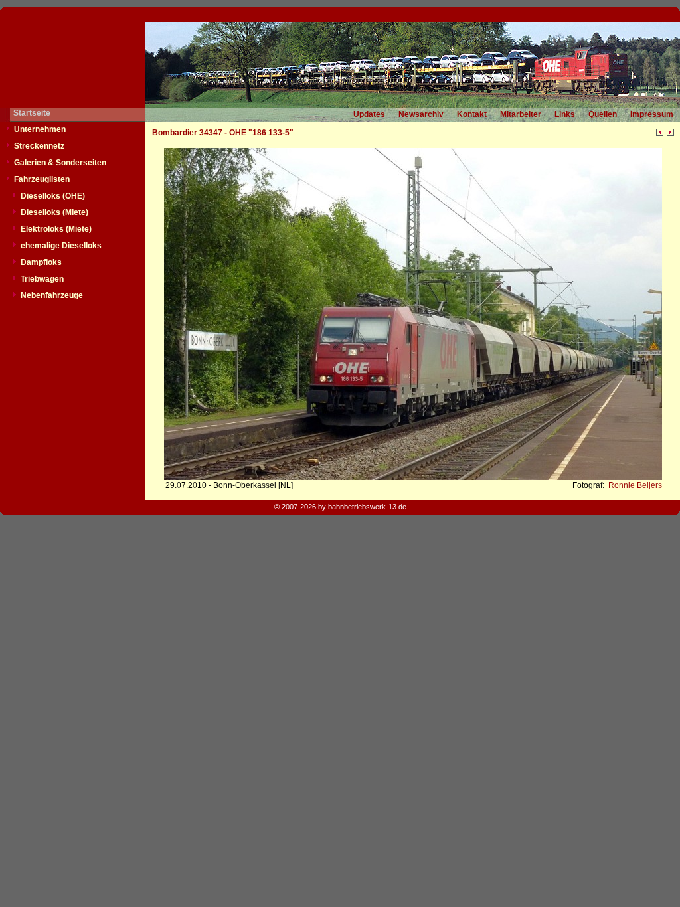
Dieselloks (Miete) (54, 212)
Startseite (31, 113)
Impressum (651, 114)
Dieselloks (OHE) (53, 196)
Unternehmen (40, 129)
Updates (369, 114)
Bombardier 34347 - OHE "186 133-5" (223, 132)
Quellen (602, 114)
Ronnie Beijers (634, 485)
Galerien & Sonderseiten (60, 162)
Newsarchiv (421, 114)
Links (564, 114)
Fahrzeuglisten (42, 179)
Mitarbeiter (520, 114)
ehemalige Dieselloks (61, 245)
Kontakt (472, 114)
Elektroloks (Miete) (56, 229)
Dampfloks (41, 262)
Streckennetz (39, 146)
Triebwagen (42, 279)
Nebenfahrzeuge (52, 295)
